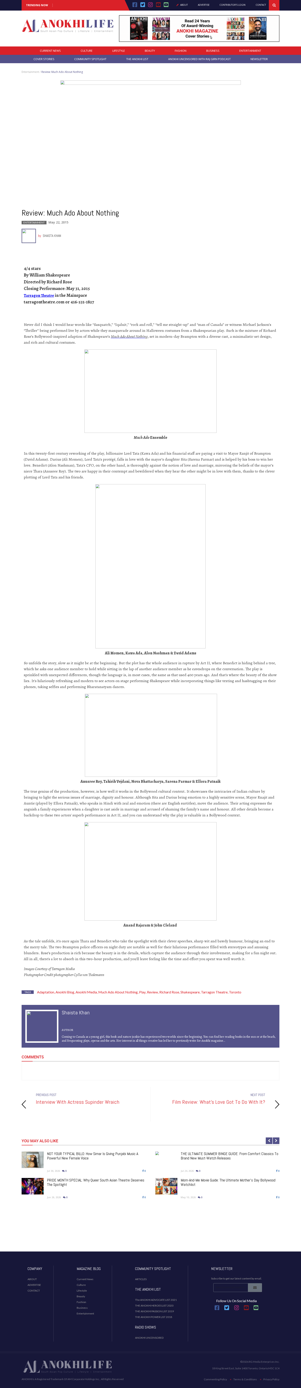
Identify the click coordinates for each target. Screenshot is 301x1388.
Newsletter (259, 59)
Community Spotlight (90, 59)
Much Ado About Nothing (118, 992)
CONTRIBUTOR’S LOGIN (232, 5)
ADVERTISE (34, 1284)
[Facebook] (134, 6)
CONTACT (34, 1290)
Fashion (180, 51)
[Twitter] (142, 6)
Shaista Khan (52, 235)
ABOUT (32, 1279)
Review (152, 992)
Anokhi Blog (65, 992)
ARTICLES (141, 1279)
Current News (50, 51)
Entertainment (250, 51)
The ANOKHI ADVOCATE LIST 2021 (156, 1299)
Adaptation (45, 992)
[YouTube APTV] (159, 6)
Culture (87, 51)
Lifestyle (118, 51)
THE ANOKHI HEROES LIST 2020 (154, 1305)
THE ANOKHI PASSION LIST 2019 (154, 1311)
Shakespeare (190, 992)
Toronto (235, 992)
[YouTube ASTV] (166, 6)
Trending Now (37, 5)
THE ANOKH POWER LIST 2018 (153, 1317)
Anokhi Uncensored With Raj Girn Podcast (199, 59)
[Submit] (255, 1287)
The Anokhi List (137, 59)
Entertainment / (31, 72)
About (184, 5)
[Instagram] (150, 6)
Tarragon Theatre (39, 295)
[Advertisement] (150, 1234)
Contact (261, 5)
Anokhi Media (86, 992)
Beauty (150, 51)
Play (142, 992)
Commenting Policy (215, 1379)
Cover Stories (43, 59)
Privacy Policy (271, 1379)
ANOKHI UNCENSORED (149, 1337)
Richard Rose (169, 992)
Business (212, 51)
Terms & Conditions (245, 1379)
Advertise (204, 5)
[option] (150, 1104)
